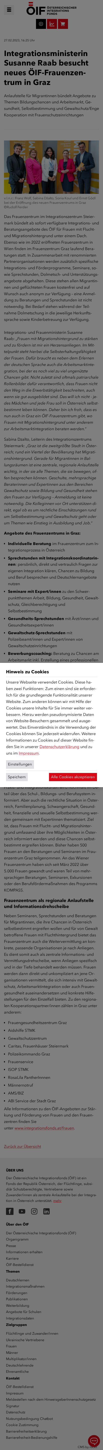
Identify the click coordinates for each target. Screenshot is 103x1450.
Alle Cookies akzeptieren (73, 777)
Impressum (29, 753)
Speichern (17, 777)
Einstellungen (20, 764)
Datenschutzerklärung (59, 746)
